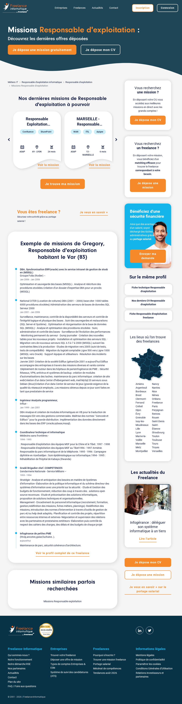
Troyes (155, 447)
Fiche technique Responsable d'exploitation (148, 289)
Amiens (140, 384)
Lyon (138, 432)
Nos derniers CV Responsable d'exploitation (148, 302)
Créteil (139, 406)
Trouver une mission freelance (109, 659)
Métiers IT (13, 82)
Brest (138, 395)
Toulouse (157, 439)
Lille (138, 428)
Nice (154, 391)
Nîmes (155, 395)
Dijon (138, 410)
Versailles (157, 451)
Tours (155, 443)
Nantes (156, 387)
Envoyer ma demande (148, 256)
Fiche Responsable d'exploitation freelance (148, 315)
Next (116, 140)
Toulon (155, 436)
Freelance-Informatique (34, 697)
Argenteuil (141, 387)
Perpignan (157, 410)
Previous (8, 140)
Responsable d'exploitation (78, 82)
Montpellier (142, 451)
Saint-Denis (158, 421)
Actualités (97, 7)
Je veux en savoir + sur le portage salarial (147, 589)
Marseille (140, 443)
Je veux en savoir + (94, 212)
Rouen (155, 417)
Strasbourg (158, 432)
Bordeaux (141, 391)
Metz (138, 447)
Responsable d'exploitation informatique (42, 82)
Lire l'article (147, 538)
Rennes (156, 413)
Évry (138, 413)
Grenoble (141, 417)
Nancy (155, 384)
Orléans (156, 398)
